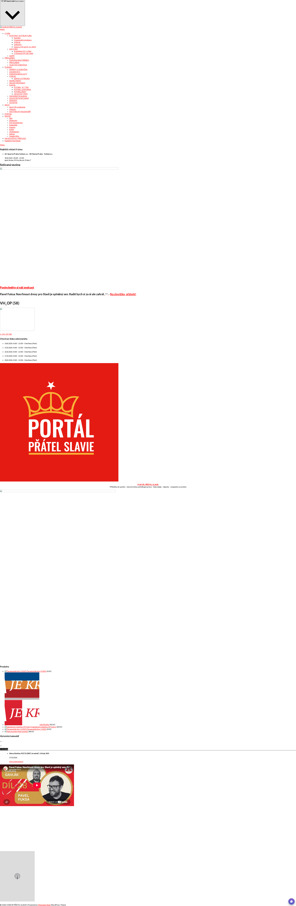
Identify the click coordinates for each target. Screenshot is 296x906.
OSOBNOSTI (14, 72)
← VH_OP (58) (6, 334)
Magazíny (13, 120)
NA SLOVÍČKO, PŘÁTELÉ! (15, 138)
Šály (10, 118)
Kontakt (17, 38)
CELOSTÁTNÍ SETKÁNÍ (19, 98)
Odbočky (18, 44)
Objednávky (14, 132)
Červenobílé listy (16, 123)
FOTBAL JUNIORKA (22, 89)
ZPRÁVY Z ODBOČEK (18, 69)
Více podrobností (16, 761)
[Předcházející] (1, 741)
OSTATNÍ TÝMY (21, 94)
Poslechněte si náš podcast (17, 287)
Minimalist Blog (44, 905)
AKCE (7, 105)
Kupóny (12, 127)
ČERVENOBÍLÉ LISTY (18, 74)
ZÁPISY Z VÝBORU (22, 78)
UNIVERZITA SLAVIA (18, 96)
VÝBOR (17, 42)
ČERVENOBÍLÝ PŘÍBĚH (19, 60)
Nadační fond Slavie (12, 141)
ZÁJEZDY (13, 100)
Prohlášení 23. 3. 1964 (22, 51)
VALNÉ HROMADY (17, 83)
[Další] (1, 745)
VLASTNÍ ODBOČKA (18, 65)
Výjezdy (12, 109)
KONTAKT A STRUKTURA (20, 35)
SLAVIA (12, 85)
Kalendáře (13, 125)
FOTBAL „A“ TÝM (21, 87)
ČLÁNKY (8, 67)
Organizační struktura (22, 40)
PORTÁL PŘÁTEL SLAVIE (148, 484)
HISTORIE (13, 49)
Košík (11, 129)
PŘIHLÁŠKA (10, 58)
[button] (291, 901)
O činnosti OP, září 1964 (23, 53)
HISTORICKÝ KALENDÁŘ (20, 111)
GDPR (11, 56)
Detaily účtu (14, 136)
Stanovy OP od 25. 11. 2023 (25, 47)
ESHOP (8, 116)
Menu (2, 29)
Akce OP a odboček (17, 107)
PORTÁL (8, 114)
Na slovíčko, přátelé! (123, 294)
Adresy (12, 134)
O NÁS (7, 33)
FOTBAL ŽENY (20, 92)
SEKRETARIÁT (15, 81)
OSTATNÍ (13, 103)
